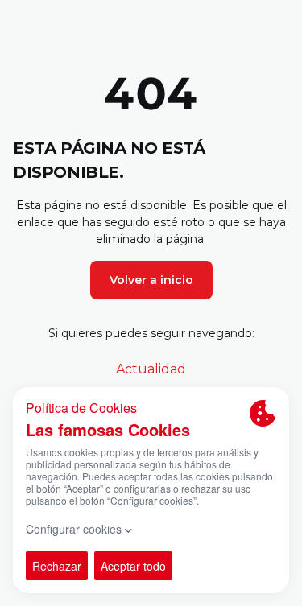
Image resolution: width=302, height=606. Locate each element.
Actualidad (151, 369)
